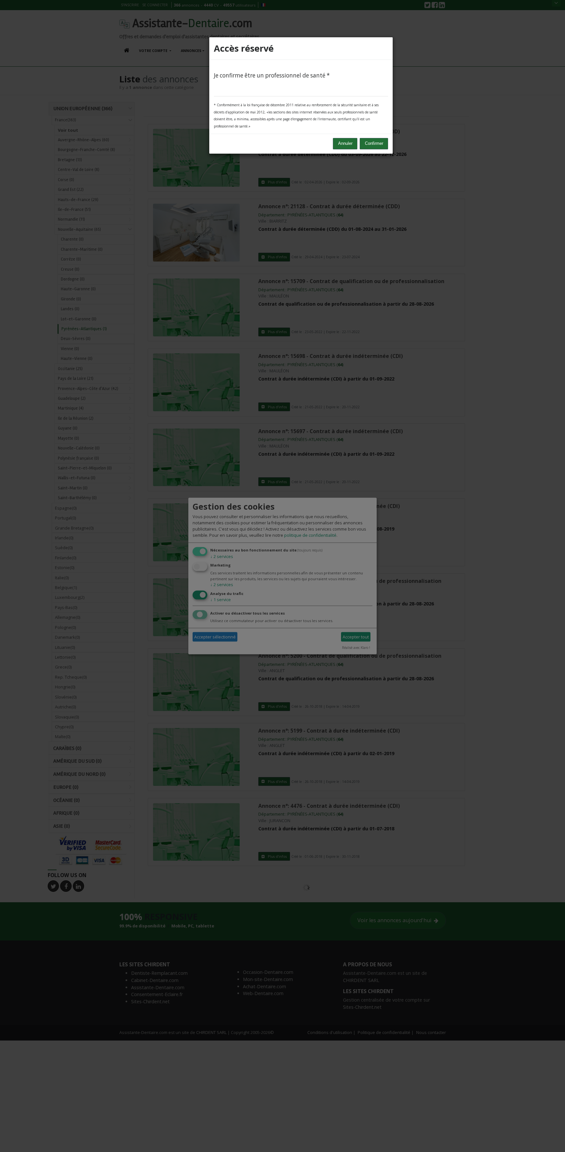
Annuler (345, 143)
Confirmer (374, 143)
